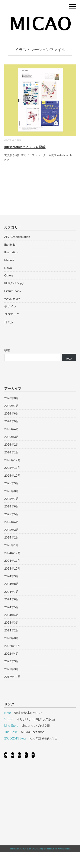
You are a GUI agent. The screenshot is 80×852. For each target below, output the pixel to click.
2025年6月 (11, 506)
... (10, 160)
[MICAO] (40, 18)
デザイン (10, 306)
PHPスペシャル (14, 283)
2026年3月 (11, 437)
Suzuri (8, 719)
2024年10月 (12, 568)
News (8, 267)
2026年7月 (11, 405)
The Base (11, 732)
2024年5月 (11, 607)
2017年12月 (12, 676)
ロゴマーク (11, 314)
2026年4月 (11, 429)
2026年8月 (11, 398)
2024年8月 (11, 584)
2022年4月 (11, 653)
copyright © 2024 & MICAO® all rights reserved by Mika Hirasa (40, 849)
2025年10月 (12, 475)
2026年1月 (11, 452)
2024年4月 (11, 615)
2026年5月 (11, 421)
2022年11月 (12, 646)
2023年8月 (11, 638)
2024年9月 (11, 576)
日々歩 (8, 322)
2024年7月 (11, 591)
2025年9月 (11, 483)
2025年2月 (11, 537)
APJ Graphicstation (17, 236)
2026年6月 (11, 413)
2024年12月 (12, 553)
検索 (7, 350)
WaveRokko (12, 299)
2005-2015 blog (15, 738)
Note (7, 713)
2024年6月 (11, 599)
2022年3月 (11, 661)
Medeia (9, 260)
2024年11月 (12, 560)
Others (8, 275)
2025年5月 (11, 514)
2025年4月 (11, 522)
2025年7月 (11, 498)
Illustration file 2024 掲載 (25, 147)
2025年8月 (11, 491)
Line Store (11, 725)
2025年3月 (11, 529)
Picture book (12, 291)
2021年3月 (11, 669)
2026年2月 (11, 444)
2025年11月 (12, 467)
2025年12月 (12, 460)
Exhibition (10, 244)
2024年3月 (11, 622)
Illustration (11, 252)
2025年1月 (11, 545)
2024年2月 (11, 630)
